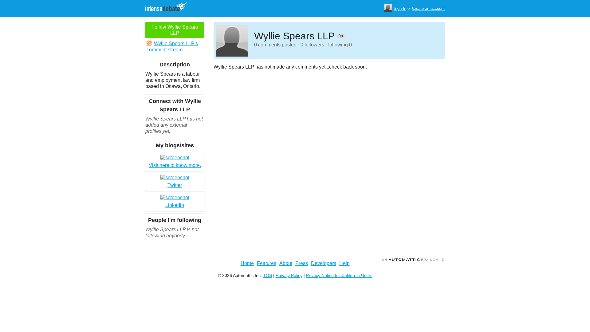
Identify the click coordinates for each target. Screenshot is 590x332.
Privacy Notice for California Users (339, 275)
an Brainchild (413, 260)
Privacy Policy (289, 275)
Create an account (428, 8)
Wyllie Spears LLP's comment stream (172, 46)
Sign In (400, 8)
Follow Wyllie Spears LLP (174, 30)
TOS (267, 275)
